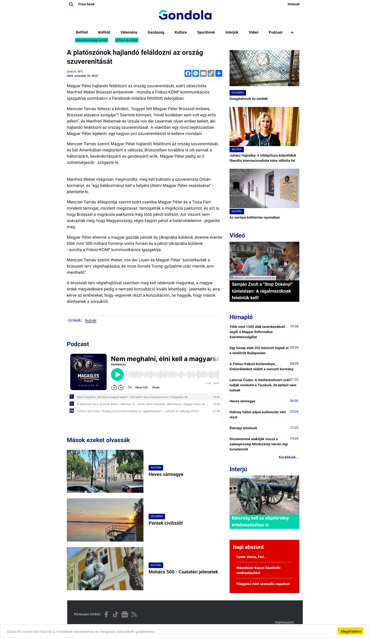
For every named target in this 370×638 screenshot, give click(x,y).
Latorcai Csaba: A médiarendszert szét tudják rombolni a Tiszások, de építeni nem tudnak (263, 385)
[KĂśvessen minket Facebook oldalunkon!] (106, 614)
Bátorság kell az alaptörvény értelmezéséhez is (260, 521)
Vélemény (129, 32)
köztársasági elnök (93, 40)
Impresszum (284, 622)
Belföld (82, 32)
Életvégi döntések (243, 428)
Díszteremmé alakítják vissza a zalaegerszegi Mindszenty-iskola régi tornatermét (259, 444)
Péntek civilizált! (166, 523)
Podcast (276, 32)
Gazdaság (156, 32)
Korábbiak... (289, 457)
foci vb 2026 (128, 40)
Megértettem (351, 631)
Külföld (104, 32)
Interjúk (231, 32)
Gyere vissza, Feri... (251, 557)
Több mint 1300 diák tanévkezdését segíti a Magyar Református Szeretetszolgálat (257, 332)
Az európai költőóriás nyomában (255, 217)
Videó (253, 32)
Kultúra (181, 32)
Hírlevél (294, 4)
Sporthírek (206, 32)
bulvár (91, 320)
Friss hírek (86, 4)
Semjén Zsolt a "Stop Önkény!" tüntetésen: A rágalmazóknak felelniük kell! (262, 291)
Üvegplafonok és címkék (249, 99)
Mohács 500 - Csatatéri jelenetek (183, 572)
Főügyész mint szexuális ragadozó (263, 584)
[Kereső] (71, 4)
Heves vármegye (166, 474)
